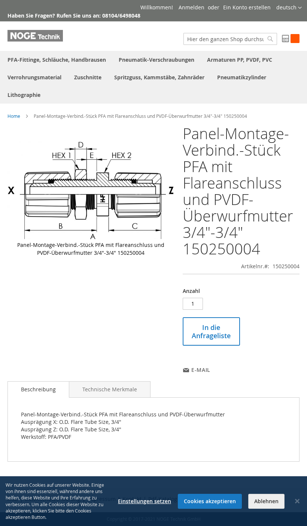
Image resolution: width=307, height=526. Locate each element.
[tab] (38, 389)
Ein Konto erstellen (247, 7)
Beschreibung (38, 389)
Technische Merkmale (109, 389)
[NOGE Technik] (35, 36)
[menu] (153, 77)
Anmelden (191, 7)
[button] (289, 8)
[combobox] (230, 39)
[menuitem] (56, 59)
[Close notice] (297, 501)
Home (13, 116)
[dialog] (153, 501)
